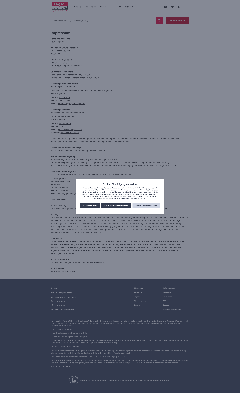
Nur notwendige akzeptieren (116, 205)
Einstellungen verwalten (146, 205)
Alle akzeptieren (90, 205)
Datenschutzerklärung (130, 198)
